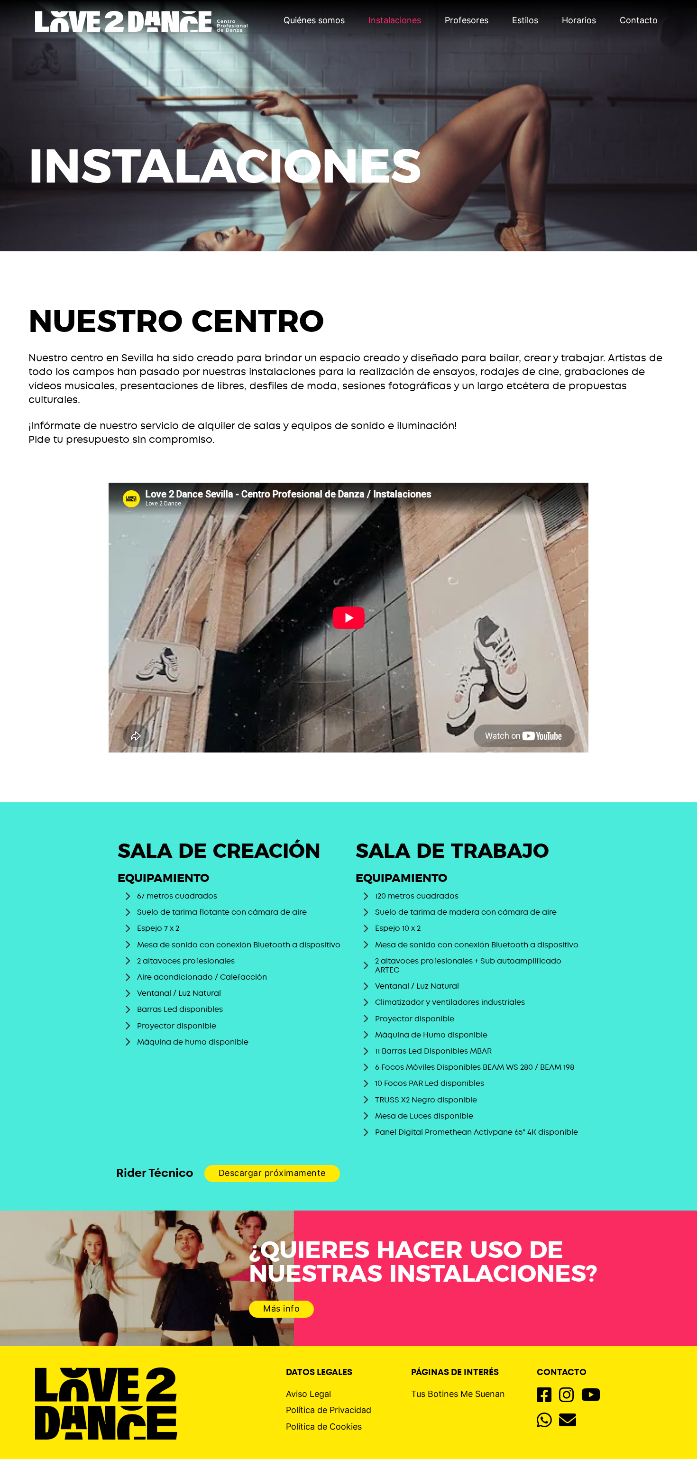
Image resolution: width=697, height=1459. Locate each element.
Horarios (579, 20)
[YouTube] (591, 1395)
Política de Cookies (324, 1426)
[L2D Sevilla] (106, 1397)
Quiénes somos (314, 20)
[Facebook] (544, 1395)
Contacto (639, 20)
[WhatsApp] (544, 1421)
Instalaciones (394, 20)
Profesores (466, 20)
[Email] (567, 1421)
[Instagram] (566, 1395)
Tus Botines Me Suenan (458, 1394)
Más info (281, 1308)
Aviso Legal (308, 1394)
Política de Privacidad (328, 1410)
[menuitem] (314, 21)
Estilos (525, 20)
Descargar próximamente (272, 1173)
